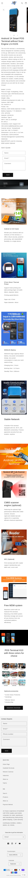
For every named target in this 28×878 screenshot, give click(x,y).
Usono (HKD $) (13, 854)
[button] (2, 3)
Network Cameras (8, 771)
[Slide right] (17, 35)
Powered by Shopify (17, 875)
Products (5, 797)
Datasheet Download (13, 708)
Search (5, 793)
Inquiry (5, 783)
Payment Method (8, 804)
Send (8, 175)
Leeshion (11, 875)
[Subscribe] (23, 837)
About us (5, 779)
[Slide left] (10, 35)
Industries (6, 775)
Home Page (6, 764)
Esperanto (13, 863)
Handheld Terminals (8, 768)
